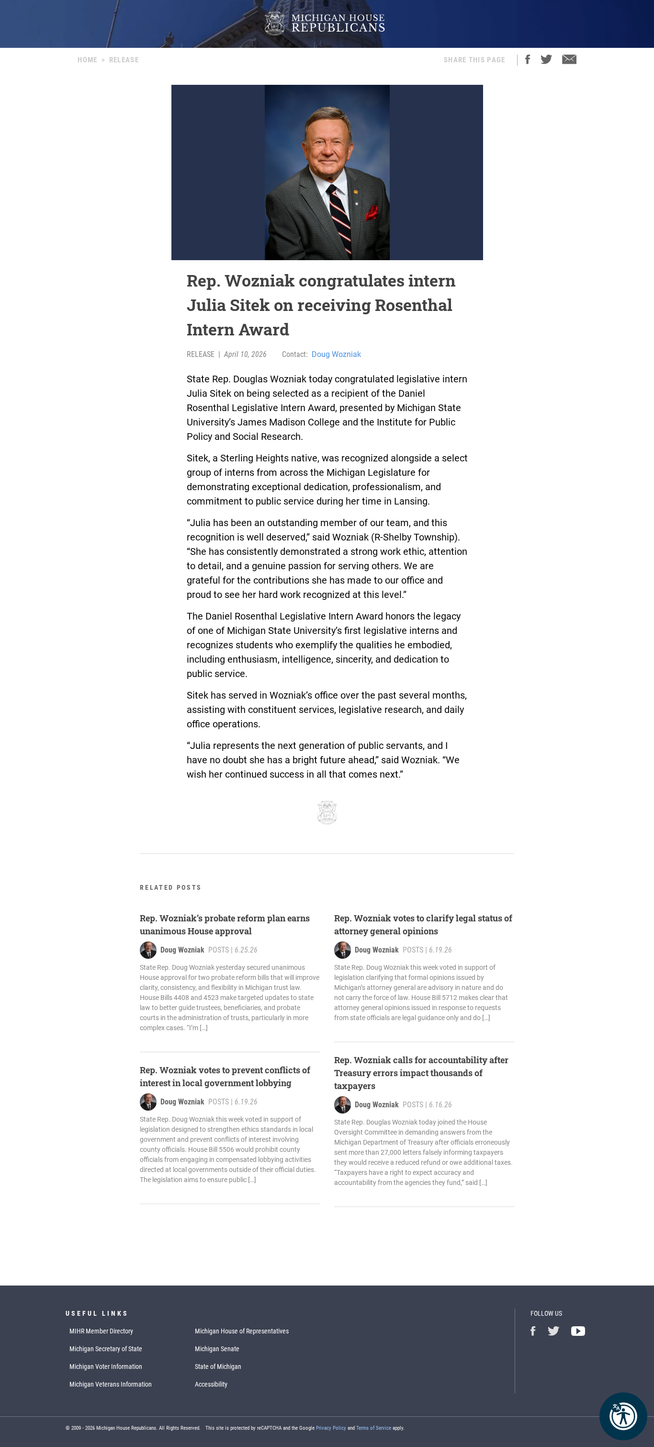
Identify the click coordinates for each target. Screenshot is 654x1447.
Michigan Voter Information (105, 1366)
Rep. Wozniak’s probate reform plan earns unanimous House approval (225, 924)
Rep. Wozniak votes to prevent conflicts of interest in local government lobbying (225, 1076)
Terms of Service (373, 1428)
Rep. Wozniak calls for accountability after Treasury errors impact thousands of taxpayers (421, 1072)
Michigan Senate (217, 1349)
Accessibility (211, 1384)
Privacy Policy (331, 1428)
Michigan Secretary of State (105, 1349)
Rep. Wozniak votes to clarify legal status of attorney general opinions (423, 924)
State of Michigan (218, 1366)
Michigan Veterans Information (110, 1384)
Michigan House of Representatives (242, 1331)
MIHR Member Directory (101, 1331)
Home (87, 60)
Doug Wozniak (336, 354)
